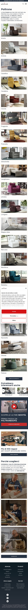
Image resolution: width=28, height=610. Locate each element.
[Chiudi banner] (25, 288)
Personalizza (13, 316)
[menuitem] (7, 569)
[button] (14, 378)
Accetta (14, 311)
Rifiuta (14, 320)
